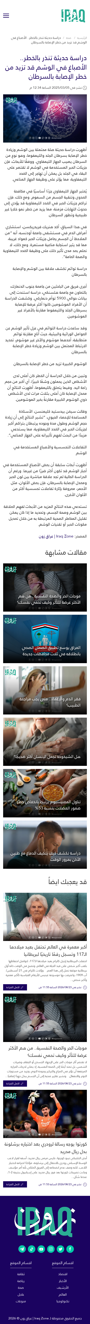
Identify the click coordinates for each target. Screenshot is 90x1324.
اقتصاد (62, 1274)
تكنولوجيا (63, 1301)
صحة (68, 37)
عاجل (21, 1294)
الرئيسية (82, 37)
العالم (63, 1294)
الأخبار (63, 1281)
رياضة (20, 1281)
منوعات (21, 1301)
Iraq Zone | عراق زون (56, 536)
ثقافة (21, 1274)
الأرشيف (63, 1287)
